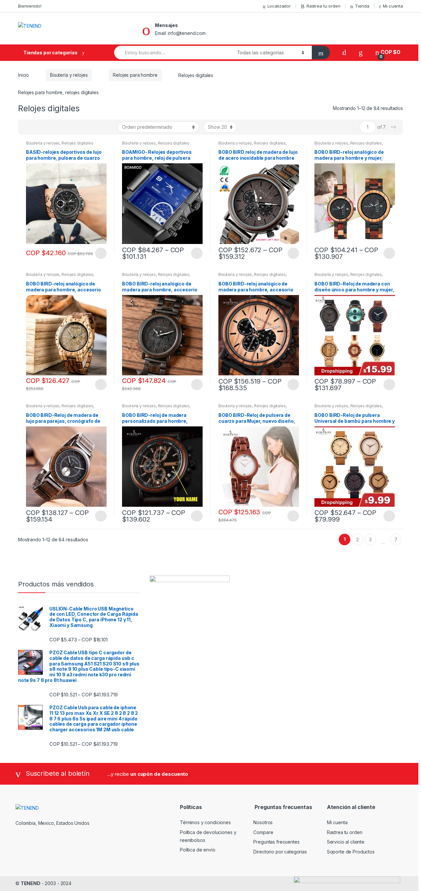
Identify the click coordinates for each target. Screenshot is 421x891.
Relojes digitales (77, 143)
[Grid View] (27, 127)
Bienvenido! (29, 6)
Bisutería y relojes (68, 75)
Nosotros (263, 822)
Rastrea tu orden (323, 6)
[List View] (46, 127)
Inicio (23, 75)
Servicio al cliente (345, 842)
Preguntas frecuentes (276, 842)
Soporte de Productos (351, 851)
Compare (263, 832)
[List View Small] (55, 127)
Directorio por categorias (280, 851)
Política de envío (197, 849)
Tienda (362, 6)
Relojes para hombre (135, 75)
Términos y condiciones (205, 822)
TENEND (30, 883)
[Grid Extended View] (36, 127)
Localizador (279, 6)
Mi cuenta (393, 6)
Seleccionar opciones (101, 253)
